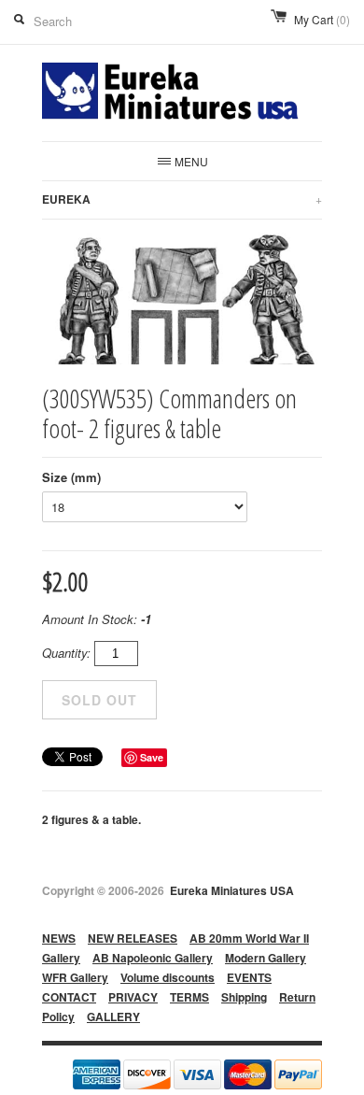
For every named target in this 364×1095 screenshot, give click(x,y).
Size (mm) (71, 477)
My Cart (322, 19)
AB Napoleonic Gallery (152, 957)
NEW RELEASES (132, 938)
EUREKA (182, 199)
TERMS (189, 996)
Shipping (244, 996)
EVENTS (249, 977)
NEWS (59, 938)
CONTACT (69, 996)
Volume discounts (167, 977)
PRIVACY (133, 996)
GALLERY (113, 1016)
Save (151, 757)
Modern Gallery (265, 957)
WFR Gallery (75, 977)
